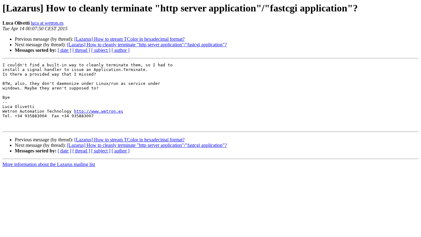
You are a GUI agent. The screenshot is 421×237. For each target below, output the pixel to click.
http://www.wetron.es (98, 111)
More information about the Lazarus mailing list (48, 164)
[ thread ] (81, 50)
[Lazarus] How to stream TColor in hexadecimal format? (129, 39)
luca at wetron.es (47, 23)
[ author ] (120, 50)
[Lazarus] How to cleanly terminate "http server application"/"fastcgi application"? (147, 44)
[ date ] (64, 50)
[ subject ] (100, 50)
